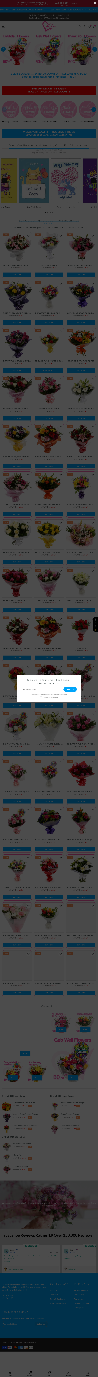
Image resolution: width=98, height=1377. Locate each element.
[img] (16, 1347)
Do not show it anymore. (50, 697)
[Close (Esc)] (95, 3)
